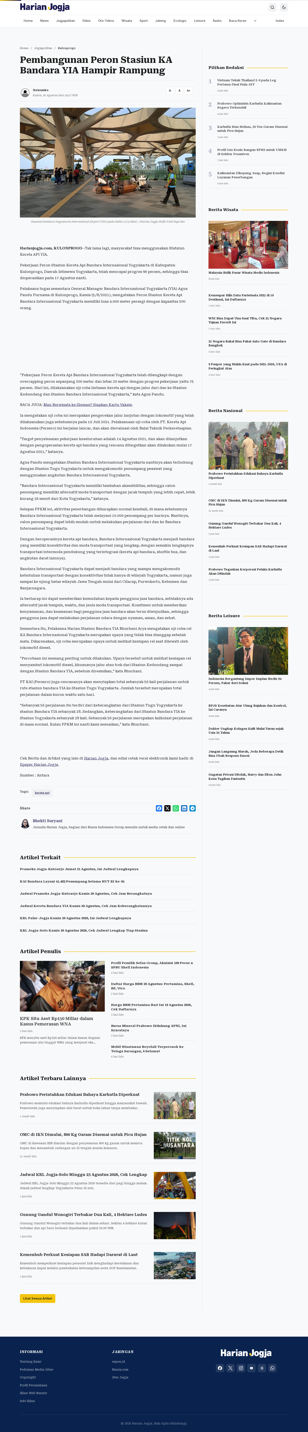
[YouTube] (251, 1368)
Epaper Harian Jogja (39, 764)
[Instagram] (241, 1368)
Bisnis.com (120, 1369)
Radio (217, 21)
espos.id (118, 1361)
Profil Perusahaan (33, 1385)
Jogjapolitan (65, 21)
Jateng (160, 21)
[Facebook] (220, 1368)
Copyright (28, 1377)
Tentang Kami (30, 1361)
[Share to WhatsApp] (176, 808)
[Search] (272, 7)
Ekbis (87, 21)
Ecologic (180, 21)
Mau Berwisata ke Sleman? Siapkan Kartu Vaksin (87, 405)
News (44, 21)
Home (28, 21)
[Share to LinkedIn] (184, 808)
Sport (144, 21)
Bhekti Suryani (47, 821)
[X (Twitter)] (230, 1368)
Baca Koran (237, 21)
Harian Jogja (96, 758)
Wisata (127, 21)
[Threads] (262, 1368)
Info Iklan (27, 1401)
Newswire (41, 90)
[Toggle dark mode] (284, 7)
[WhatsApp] (272, 1368)
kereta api (42, 792)
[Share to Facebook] (159, 808)
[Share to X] (167, 808)
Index (280, 21)
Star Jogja (120, 1377)
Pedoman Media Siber (36, 1369)
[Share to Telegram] (192, 808)
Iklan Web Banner (33, 1393)
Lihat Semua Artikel (37, 1298)
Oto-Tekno (106, 21)
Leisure (199, 21)
